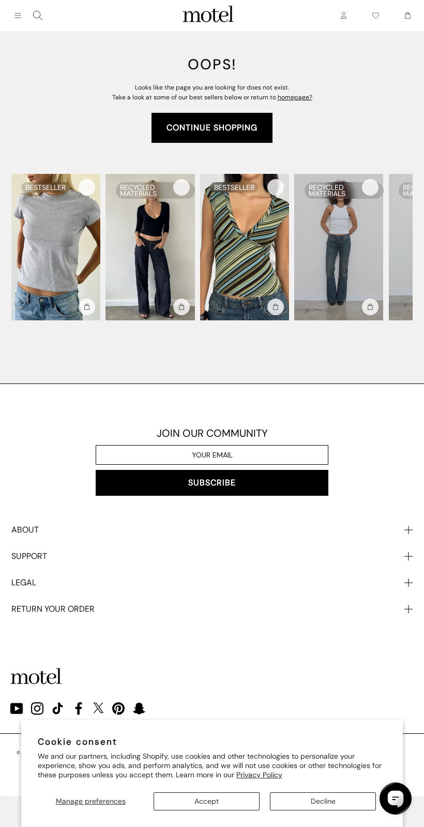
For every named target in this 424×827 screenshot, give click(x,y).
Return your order (53, 608)
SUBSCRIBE (212, 482)
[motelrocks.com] (208, 15)
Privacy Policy (259, 774)
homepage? (295, 97)
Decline (323, 801)
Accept (206, 801)
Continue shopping (212, 127)
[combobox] (38, 15)
